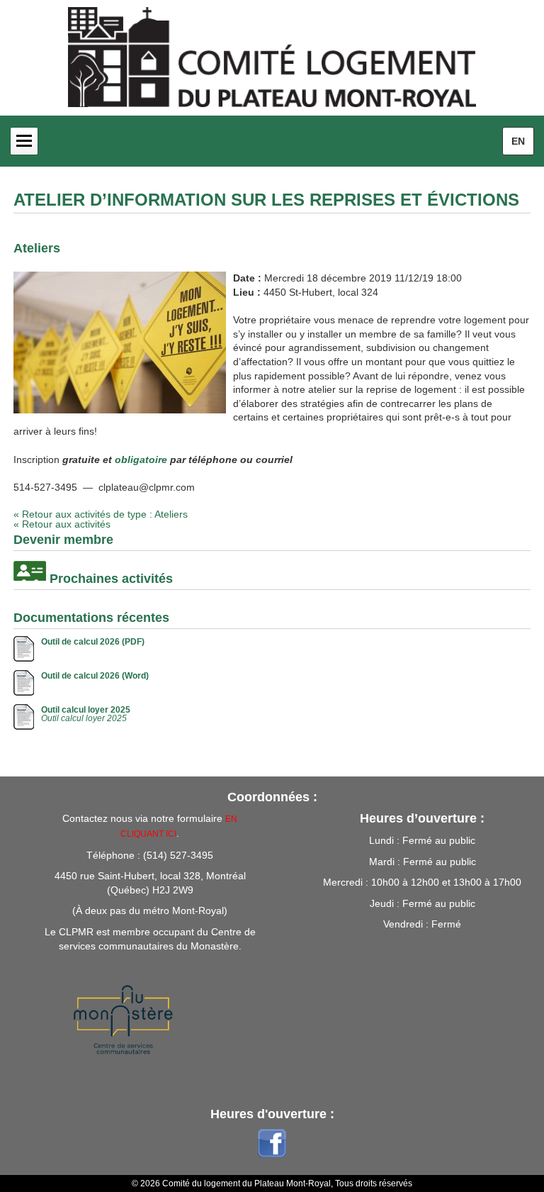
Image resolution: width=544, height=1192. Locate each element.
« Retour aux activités (61, 524)
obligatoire (141, 459)
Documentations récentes (91, 618)
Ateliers (36, 248)
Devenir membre (63, 540)
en (518, 141)
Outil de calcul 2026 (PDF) (92, 642)
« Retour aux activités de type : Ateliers (100, 514)
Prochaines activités (111, 579)
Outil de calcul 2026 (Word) (95, 676)
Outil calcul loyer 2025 (85, 710)
